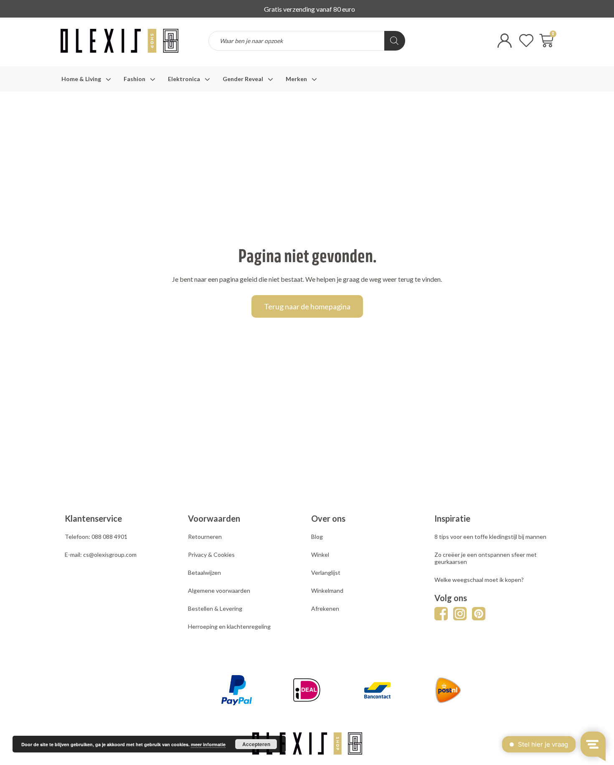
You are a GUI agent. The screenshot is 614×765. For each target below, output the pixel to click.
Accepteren (256, 744)
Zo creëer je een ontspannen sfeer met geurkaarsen (485, 558)
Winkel (320, 554)
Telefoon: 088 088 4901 (96, 536)
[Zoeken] (394, 41)
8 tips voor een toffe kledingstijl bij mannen (490, 536)
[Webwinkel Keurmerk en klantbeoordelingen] (447, 46)
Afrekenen (325, 608)
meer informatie (208, 744)
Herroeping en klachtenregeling (229, 626)
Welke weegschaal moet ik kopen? (479, 579)
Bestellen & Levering (215, 608)
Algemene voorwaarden (219, 590)
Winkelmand (327, 590)
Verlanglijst (325, 572)
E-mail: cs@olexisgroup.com (101, 554)
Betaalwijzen (204, 572)
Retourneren (205, 536)
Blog (317, 536)
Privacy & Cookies (211, 554)
